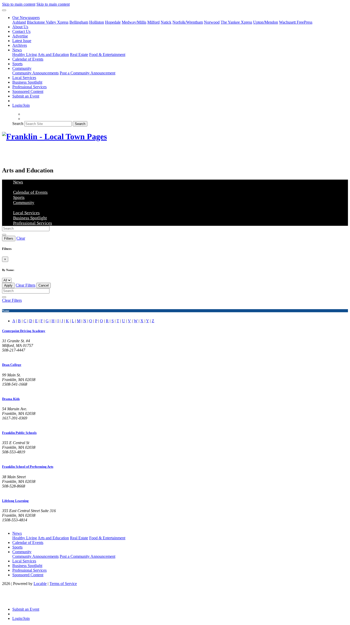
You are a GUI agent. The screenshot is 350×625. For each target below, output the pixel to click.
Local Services (24, 77)
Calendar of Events (27, 59)
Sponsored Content (27, 91)
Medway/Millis (134, 22)
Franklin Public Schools (19, 433)
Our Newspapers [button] (26, 17)
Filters (8, 238)
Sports (17, 64)
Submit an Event (25, 96)
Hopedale (113, 22)
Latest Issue (21, 40)
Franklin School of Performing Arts (27, 466)
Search (17, 123)
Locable (40, 583)
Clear (20, 238)
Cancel (43, 285)
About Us (20, 27)
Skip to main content (18, 4)
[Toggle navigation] (4, 10)
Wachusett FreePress (295, 22)
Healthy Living (24, 54)
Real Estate (79, 54)
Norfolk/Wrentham (187, 22)
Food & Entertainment (107, 54)
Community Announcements (35, 73)
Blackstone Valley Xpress (47, 22)
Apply (8, 285)
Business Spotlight (27, 82)
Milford (153, 22)
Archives (19, 45)
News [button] (17, 50)
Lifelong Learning (15, 501)
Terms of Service (63, 583)
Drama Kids (11, 399)
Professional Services (29, 87)
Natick (166, 22)
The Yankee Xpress (236, 22)
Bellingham (78, 22)
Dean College (11, 365)
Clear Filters (25, 285)
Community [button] (22, 68)
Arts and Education (53, 54)
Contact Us (21, 31)
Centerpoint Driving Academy (23, 331)
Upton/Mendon (265, 22)
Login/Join (21, 105)
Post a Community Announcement (87, 73)
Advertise (20, 36)
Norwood (212, 22)
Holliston (96, 22)
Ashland (19, 22)
